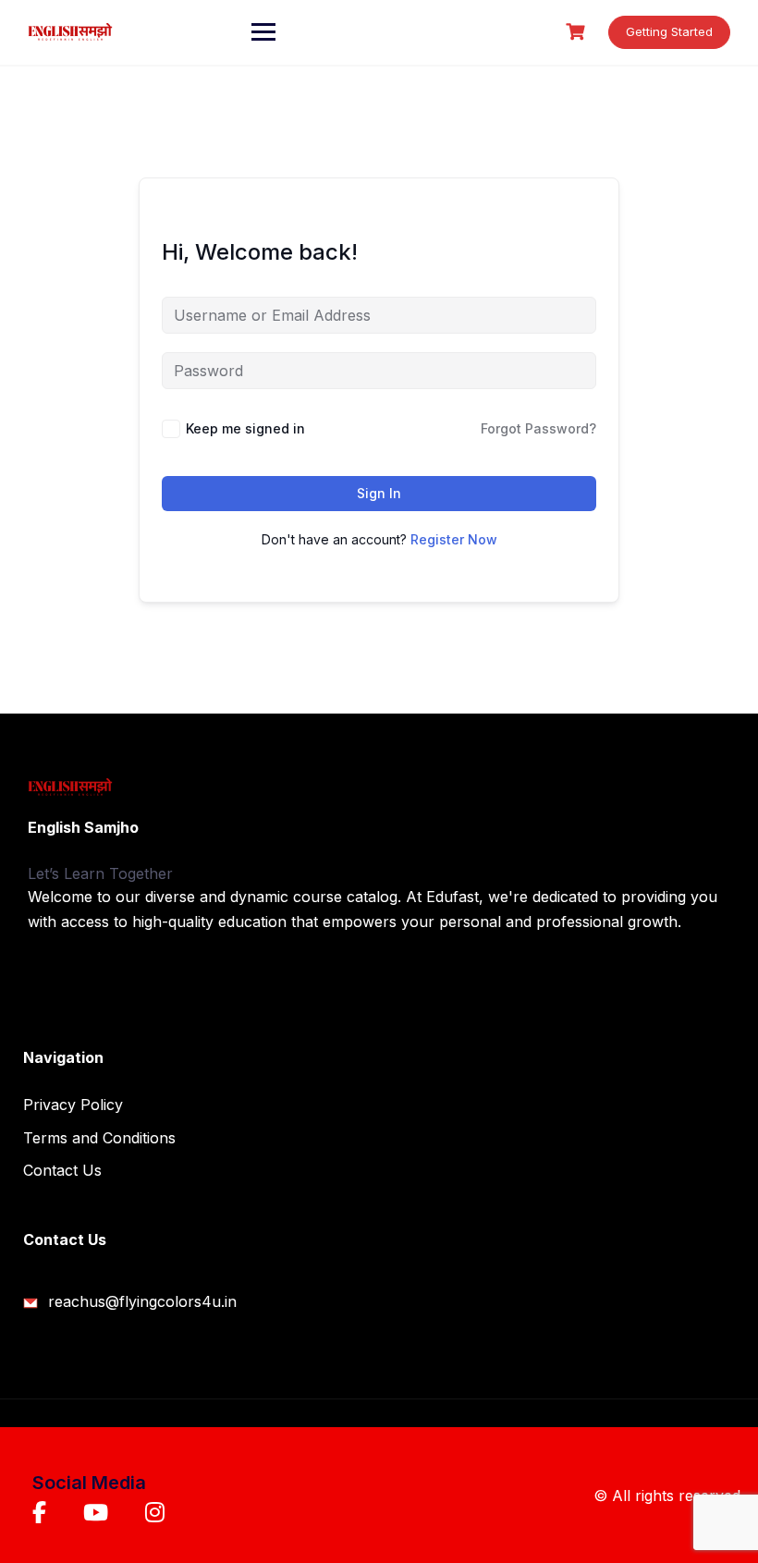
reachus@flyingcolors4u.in (140, 1301)
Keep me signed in (245, 428)
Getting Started (669, 31)
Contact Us (62, 1170)
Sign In (379, 493)
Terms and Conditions (99, 1138)
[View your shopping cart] (578, 32)
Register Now (453, 539)
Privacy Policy (73, 1104)
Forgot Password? (538, 428)
